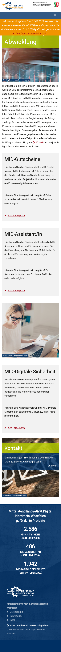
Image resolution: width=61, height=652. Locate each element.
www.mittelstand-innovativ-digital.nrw (29, 625)
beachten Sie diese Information (32, 33)
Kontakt (40, 142)
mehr (54, 465)
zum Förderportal (16, 215)
